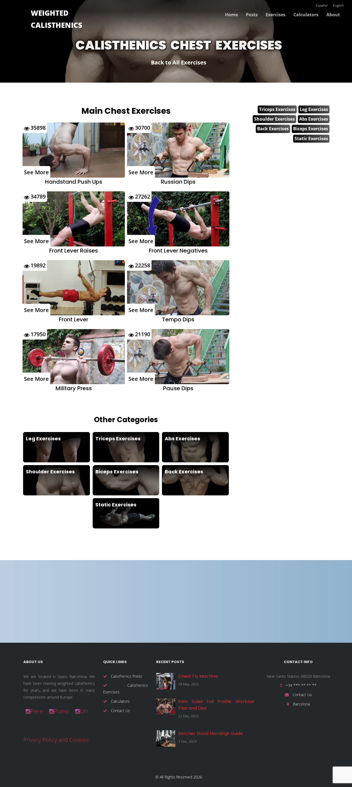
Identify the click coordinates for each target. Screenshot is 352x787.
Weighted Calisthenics (56, 19)
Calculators (305, 15)
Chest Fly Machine (198, 676)
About (333, 15)
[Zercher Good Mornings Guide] (165, 738)
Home (231, 15)
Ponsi (61, 711)
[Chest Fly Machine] (165, 681)
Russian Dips (178, 182)
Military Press (74, 388)
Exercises (275, 15)
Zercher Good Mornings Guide (210, 733)
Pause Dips (178, 388)
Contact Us (120, 710)
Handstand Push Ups (73, 182)
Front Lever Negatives (178, 250)
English (338, 5)
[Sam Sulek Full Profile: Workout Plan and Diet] (165, 706)
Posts (252, 15)
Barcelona (301, 704)
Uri (84, 711)
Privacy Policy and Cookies (56, 739)
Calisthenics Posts (126, 676)
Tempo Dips (178, 319)
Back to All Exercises (178, 62)
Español (322, 5)
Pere (36, 711)
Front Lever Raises (73, 250)
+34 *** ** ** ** (301, 685)
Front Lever (73, 319)
